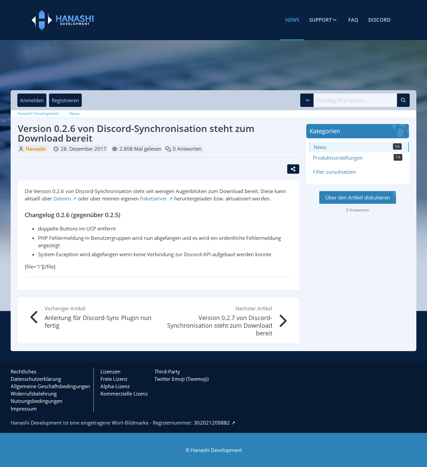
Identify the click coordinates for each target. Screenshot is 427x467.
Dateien (62, 198)
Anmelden (32, 100)
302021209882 (212, 422)
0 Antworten (187, 148)
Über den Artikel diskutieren (357, 197)
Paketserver (153, 198)
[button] (307, 100)
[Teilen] (293, 169)
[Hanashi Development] (90, 20)
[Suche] (403, 100)
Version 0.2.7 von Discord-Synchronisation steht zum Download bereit (219, 325)
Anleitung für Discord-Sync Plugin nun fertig (98, 321)
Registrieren (65, 100)
